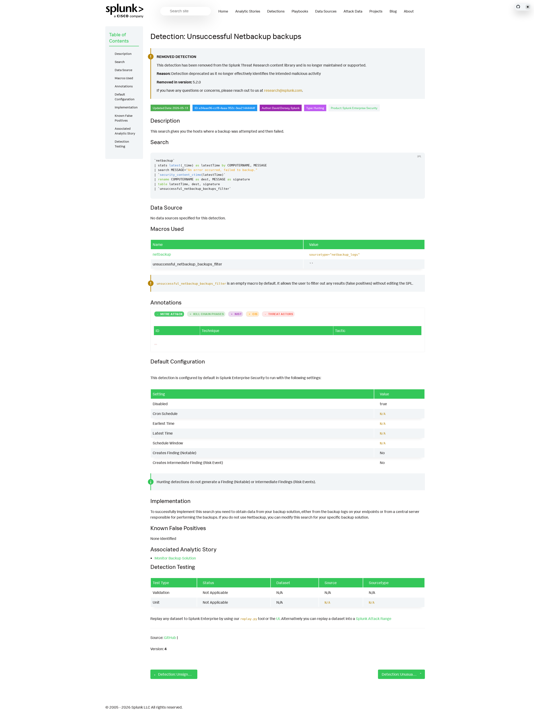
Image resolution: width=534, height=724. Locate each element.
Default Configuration (125, 96)
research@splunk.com (283, 90)
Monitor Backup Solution (175, 558)
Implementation (126, 107)
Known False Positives (123, 118)
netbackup (162, 254)
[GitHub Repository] (518, 7)
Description (123, 54)
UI (278, 618)
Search (120, 62)
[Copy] (409, 149)
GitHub (170, 637)
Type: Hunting (315, 108)
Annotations (124, 86)
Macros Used (124, 78)
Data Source (123, 70)
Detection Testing (122, 144)
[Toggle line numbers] (417, 149)
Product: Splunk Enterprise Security (354, 108)
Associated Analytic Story (125, 131)
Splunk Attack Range (373, 618)
